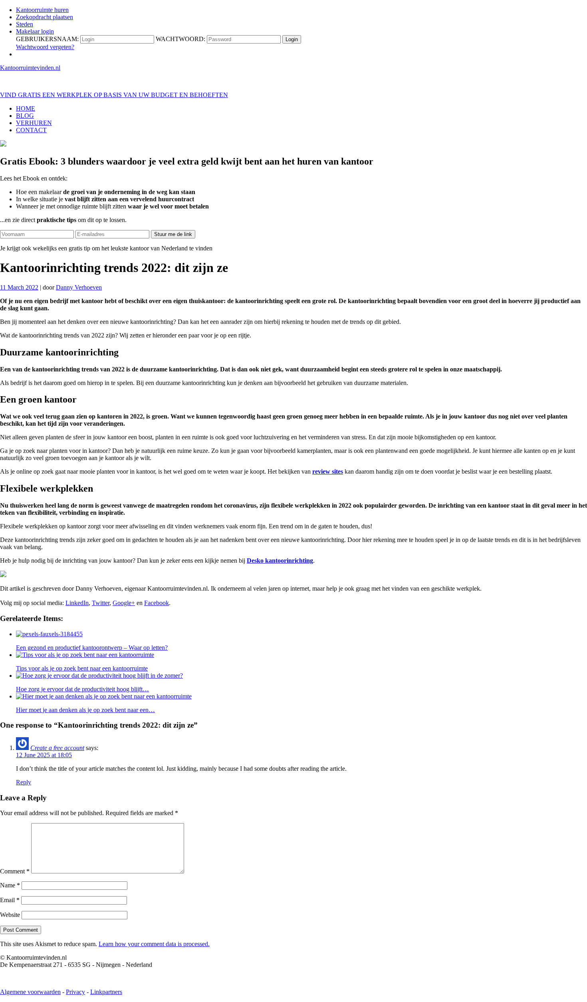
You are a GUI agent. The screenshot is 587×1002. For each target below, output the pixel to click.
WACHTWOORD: (180, 39)
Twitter (100, 602)
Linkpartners (106, 991)
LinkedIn (77, 602)
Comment (15, 871)
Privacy (75, 991)
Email (10, 900)
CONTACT (31, 130)
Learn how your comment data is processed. (154, 943)
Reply (23, 782)
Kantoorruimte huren (42, 9)
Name (10, 885)
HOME (25, 108)
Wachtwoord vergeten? (45, 47)
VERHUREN (34, 122)
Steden (24, 24)
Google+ (124, 602)
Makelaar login (35, 31)
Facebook (156, 602)
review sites (327, 471)
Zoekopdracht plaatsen (44, 17)
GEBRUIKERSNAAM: (47, 39)
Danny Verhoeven (79, 287)
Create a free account (57, 747)
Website (10, 914)
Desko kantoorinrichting (280, 560)
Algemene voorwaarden (30, 991)
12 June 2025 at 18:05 (44, 755)
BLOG (25, 115)
